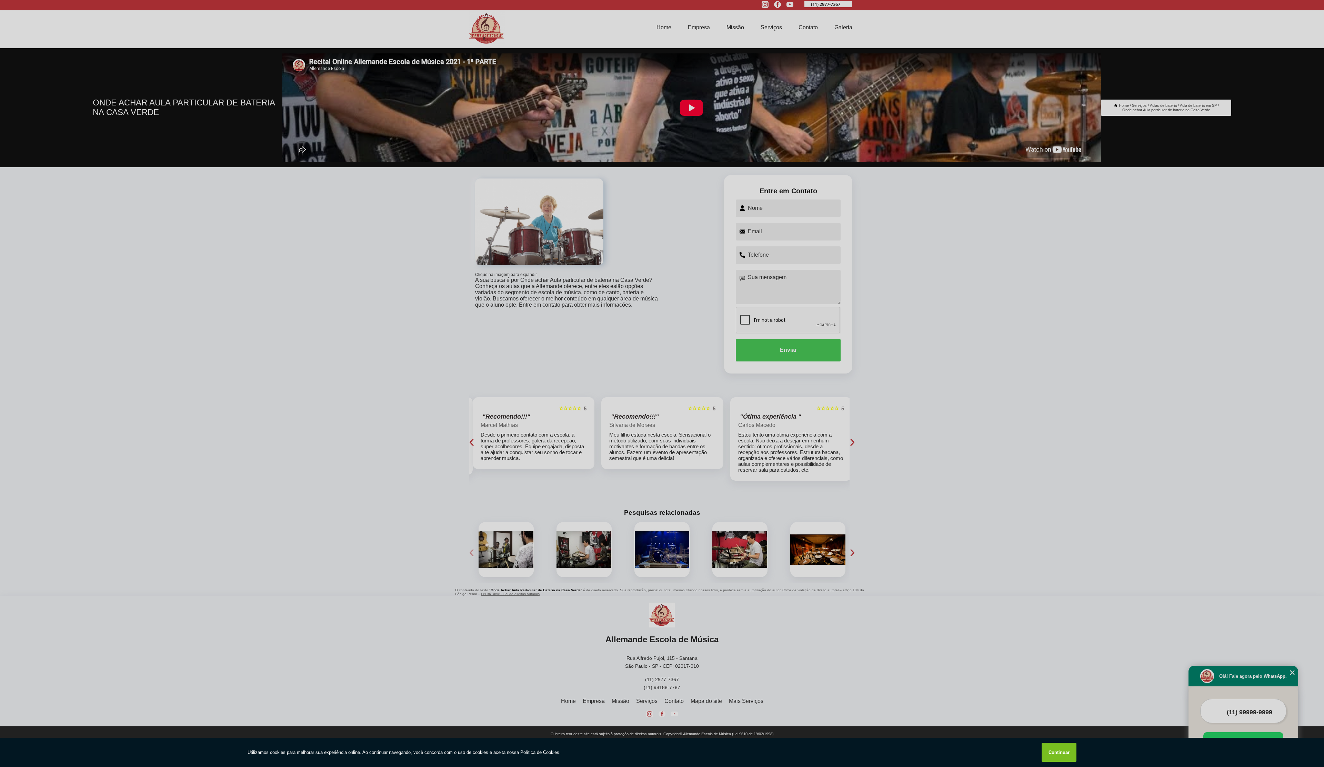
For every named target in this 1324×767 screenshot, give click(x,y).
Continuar (1059, 752)
